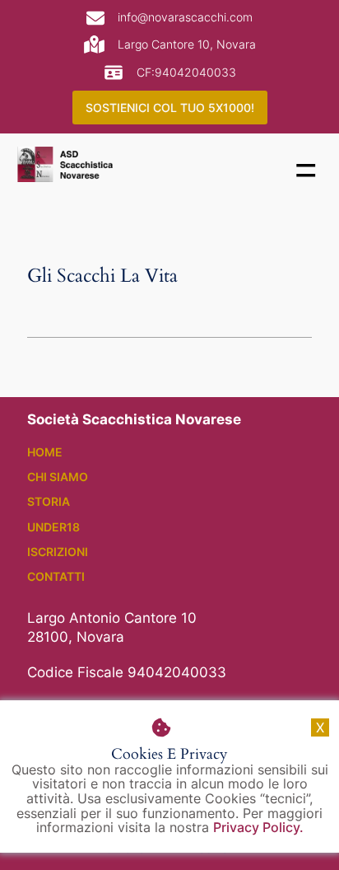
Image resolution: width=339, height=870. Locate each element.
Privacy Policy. (258, 827)
